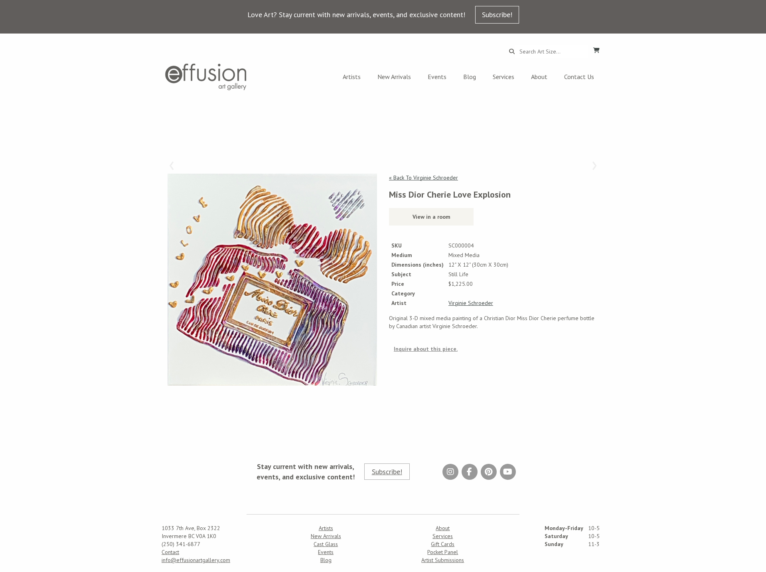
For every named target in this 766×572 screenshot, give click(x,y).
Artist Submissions (442, 560)
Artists (352, 77)
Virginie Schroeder (470, 303)
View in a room (431, 216)
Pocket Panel (442, 552)
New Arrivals (394, 77)
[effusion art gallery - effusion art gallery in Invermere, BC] (206, 76)
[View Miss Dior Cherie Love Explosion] (272, 280)
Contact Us (579, 77)
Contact (170, 552)
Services (503, 77)
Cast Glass (326, 544)
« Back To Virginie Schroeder (423, 177)
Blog (469, 77)
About (539, 77)
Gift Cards (442, 544)
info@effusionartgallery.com (196, 560)
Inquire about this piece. (426, 348)
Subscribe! (497, 14)
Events (437, 77)
